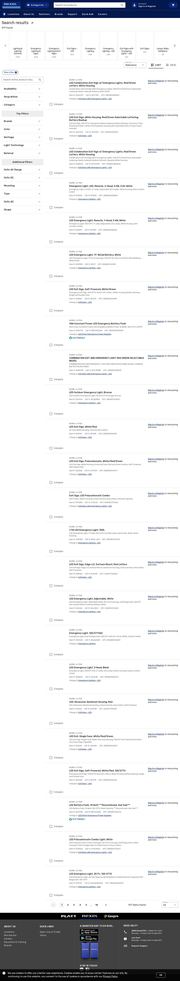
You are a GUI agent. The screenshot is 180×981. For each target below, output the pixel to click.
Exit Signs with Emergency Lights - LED (95, 99)
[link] (20, 932)
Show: (165, 902)
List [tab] (158, 65)
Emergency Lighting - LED (89, 199)
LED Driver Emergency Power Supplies (94, 334)
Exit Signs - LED (85, 136)
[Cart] (173, 5)
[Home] (12, 5)
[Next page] (106, 905)
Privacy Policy (110, 976)
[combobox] (89, 5)
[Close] (16, 72)
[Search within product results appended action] (40, 79)
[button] (37, 5)
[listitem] (148, 5)
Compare (58, 104)
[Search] (122, 5)
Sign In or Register (156, 81)
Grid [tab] (173, 65)
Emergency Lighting (86, 644)
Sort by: (129, 62)
